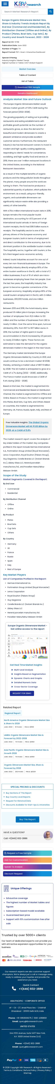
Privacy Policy (44, 1070)
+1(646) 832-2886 (18, 838)
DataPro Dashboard (27, 93)
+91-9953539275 (24, 1018)
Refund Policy (30, 1070)
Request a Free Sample (19, 853)
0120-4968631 (40, 1018)
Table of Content (27, 75)
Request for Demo (22, 693)
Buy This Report (27, 819)
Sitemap (28, 1073)
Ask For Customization (16, 860)
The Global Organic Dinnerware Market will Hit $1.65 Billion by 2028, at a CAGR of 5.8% (27, 426)
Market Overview (27, 69)
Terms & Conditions (13, 1070)
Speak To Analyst (13, 866)
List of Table (28, 81)
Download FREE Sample (28, 87)
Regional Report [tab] (12, 713)
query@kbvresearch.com (31, 1021)
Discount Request (13, 873)
